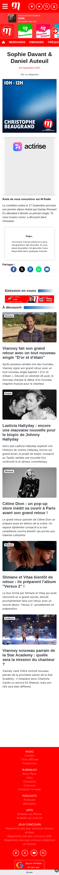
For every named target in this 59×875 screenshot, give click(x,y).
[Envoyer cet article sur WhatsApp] (38, 271)
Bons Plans (29, 773)
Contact (30, 755)
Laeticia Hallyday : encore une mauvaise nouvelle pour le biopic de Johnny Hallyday (29, 432)
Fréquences (29, 763)
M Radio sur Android (29, 818)
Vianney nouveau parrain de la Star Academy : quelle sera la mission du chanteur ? (28, 657)
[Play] (4, 28)
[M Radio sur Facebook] (16, 853)
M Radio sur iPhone (29, 814)
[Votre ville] (32, 6)
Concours (30, 785)
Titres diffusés (29, 759)
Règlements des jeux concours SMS (29, 836)
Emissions (36, 42)
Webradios (17, 42)
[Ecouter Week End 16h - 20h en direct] (29, 299)
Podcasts (29, 799)
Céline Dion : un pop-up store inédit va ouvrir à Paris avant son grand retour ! (28, 508)
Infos (30, 777)
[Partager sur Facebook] (13, 271)
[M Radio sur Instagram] (43, 853)
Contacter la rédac (29, 789)
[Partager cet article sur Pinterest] (29, 271)
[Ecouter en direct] (39, 6)
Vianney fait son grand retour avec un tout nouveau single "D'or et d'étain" (29, 353)
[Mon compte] (54, 6)
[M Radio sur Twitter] (25, 853)
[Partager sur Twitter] (21, 271)
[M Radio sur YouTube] (34, 853)
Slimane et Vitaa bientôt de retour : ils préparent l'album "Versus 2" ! (29, 581)
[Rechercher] (46, 6)
